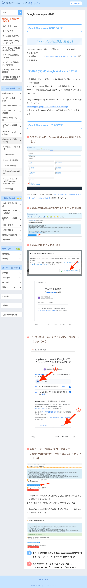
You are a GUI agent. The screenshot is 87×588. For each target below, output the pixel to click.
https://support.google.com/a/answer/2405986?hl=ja (47, 107)
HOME (44, 579)
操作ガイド (34, 3)
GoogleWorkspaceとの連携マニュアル (60, 56)
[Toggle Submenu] (11, 93)
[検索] (20, 12)
